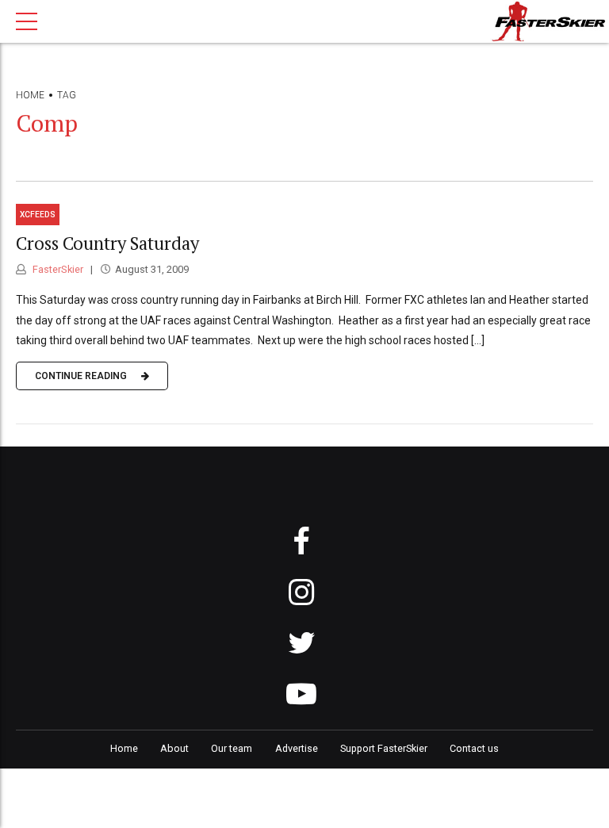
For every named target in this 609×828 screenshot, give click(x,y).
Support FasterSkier (383, 748)
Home (30, 95)
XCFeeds (38, 214)
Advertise (296, 748)
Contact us (474, 748)
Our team (231, 748)
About (174, 748)
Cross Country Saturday (107, 243)
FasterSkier (56, 269)
